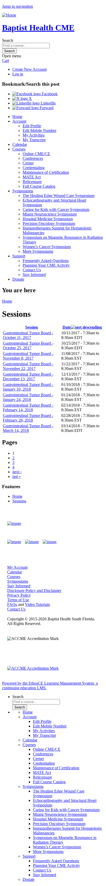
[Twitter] (32, 542)
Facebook (49, 94)
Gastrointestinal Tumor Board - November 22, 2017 (28, 366)
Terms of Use (18, 600)
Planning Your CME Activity (46, 265)
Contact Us (32, 270)
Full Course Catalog (39, 186)
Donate (18, 279)
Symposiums (22, 191)
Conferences (33, 158)
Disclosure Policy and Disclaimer (34, 590)
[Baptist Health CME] (14, 523)
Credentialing (34, 167)
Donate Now (84, 523)
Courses (18, 149)
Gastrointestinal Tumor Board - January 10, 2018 (28, 386)
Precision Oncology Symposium (49, 223)
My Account (17, 567)
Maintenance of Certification (46, 172)
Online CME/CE (36, 154)
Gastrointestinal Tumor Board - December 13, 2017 (28, 376)
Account (19, 121)
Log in (17, 74)
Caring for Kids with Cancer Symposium (56, 209)
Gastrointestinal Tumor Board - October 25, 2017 (28, 345)
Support (18, 256)
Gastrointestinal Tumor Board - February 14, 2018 (28, 407)
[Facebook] (14, 542)
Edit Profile (32, 126)
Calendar (19, 144)
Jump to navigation (17, 6)
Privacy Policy (19, 595)
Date (67, 327)
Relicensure (32, 181)
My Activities (34, 135)
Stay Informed (34, 274)
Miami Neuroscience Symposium (50, 214)
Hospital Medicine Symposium (48, 219)
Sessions (19, 501)
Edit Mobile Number (39, 130)
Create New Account (29, 69)
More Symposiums (38, 251)
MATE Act (32, 177)
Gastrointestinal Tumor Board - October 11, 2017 (28, 335)
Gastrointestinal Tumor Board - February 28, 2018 (28, 417)
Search (7, 40)
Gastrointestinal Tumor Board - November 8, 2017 (28, 355)
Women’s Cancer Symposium (47, 246)
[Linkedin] (50, 542)
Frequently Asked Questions (46, 260)
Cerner (28, 163)
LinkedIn (48, 103)
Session (31, 327)
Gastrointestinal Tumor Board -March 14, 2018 (28, 428)
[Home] (9, 15)
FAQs (12, 604)
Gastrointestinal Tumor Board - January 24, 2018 (28, 397)
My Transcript (34, 140)
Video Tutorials (37, 604)
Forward (46, 108)
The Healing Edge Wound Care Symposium (58, 195)
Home (17, 116)
